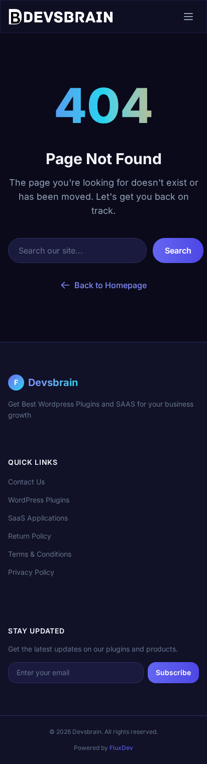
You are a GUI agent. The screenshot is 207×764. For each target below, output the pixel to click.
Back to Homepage (110, 285)
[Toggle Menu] (188, 17)
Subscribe (173, 672)
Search (178, 250)
